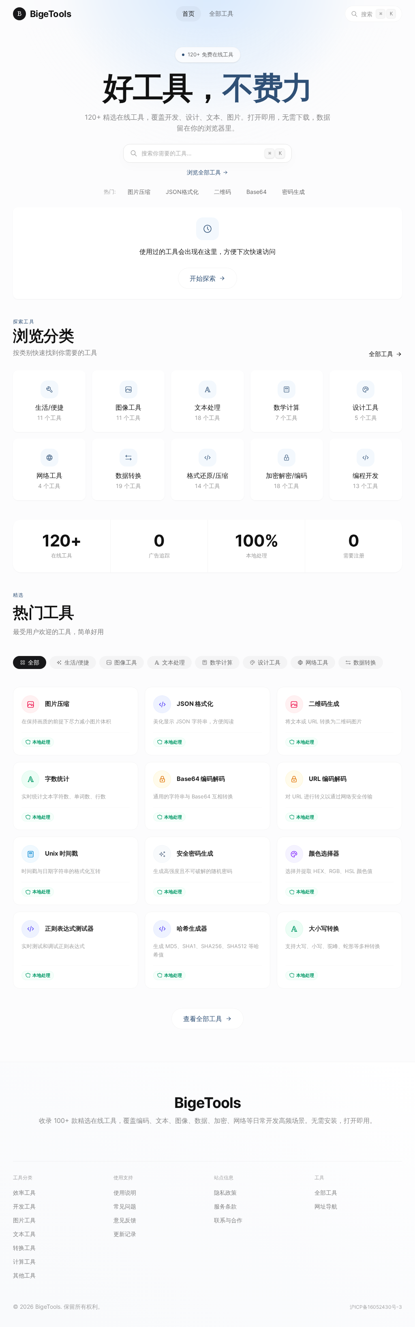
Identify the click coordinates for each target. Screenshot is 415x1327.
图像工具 (125, 662)
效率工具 (24, 1192)
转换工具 (24, 1247)
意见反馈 (124, 1220)
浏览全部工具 (204, 172)
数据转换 (364, 662)
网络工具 (317, 662)
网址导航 (325, 1206)
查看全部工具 (202, 1019)
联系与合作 (228, 1220)
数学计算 (221, 662)
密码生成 (293, 191)
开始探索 (203, 278)
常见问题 (124, 1206)
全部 (33, 662)
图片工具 (24, 1220)
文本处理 (173, 662)
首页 (188, 13)
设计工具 (269, 662)
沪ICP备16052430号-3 (376, 1307)
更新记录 (124, 1233)
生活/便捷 (76, 662)
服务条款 (225, 1206)
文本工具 (24, 1233)
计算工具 (24, 1261)
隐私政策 (225, 1192)
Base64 (256, 191)
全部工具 (221, 13)
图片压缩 (139, 191)
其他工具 (24, 1275)
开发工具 (24, 1206)
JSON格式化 (182, 191)
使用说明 (124, 1192)
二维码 (222, 191)
